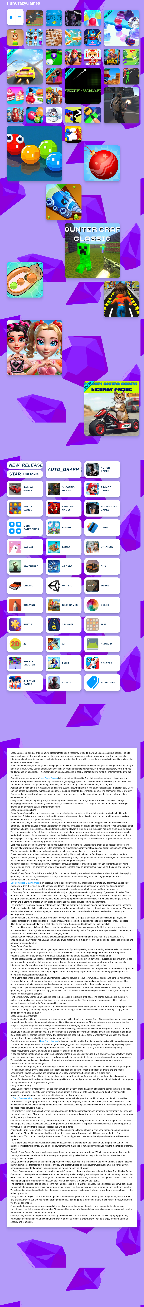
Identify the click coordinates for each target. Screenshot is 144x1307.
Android (106, 644)
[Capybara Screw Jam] (25, 280)
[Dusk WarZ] (73, 134)
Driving (29, 585)
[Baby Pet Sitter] (92, 57)
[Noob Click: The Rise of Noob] (73, 18)
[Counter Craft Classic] (92, 250)
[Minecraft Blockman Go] (92, 37)
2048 (103, 624)
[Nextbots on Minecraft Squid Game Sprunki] (54, 76)
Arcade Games (106, 489)
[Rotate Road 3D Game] (92, 18)
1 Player (68, 624)
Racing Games (28, 489)
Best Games (24, 474)
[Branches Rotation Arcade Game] (112, 76)
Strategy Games (68, 508)
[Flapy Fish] (54, 18)
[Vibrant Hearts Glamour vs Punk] (34, 347)
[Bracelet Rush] (121, 28)
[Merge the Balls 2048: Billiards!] (34, 115)
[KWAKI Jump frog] (131, 57)
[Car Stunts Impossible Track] (25, 67)
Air (64, 644)
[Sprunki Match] (34, 37)
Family (66, 547)
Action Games (105, 469)
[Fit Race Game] (34, 95)
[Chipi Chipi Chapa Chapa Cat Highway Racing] (111, 408)
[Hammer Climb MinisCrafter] (34, 18)
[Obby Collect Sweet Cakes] (15, 95)
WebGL (105, 585)
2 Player (106, 663)
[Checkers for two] (54, 37)
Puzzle (28, 624)
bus (103, 566)
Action (66, 682)
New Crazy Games (49, 778)
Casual (29, 547)
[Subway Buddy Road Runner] (121, 299)
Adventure (31, 566)
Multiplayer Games (109, 508)
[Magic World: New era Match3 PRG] (112, 57)
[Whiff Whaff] (83, 86)
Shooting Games (68, 489)
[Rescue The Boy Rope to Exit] (15, 37)
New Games (26, 465)
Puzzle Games (28, 508)
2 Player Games (29, 682)
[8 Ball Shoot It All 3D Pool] (54, 57)
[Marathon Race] (131, 76)
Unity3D (67, 585)
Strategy (107, 547)
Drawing (29, 605)
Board (66, 527)
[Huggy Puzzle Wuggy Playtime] (73, 115)
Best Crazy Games (49, 1041)
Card (104, 527)
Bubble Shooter (29, 663)
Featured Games (64, 469)
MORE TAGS (108, 682)
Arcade (67, 566)
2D (25, 644)
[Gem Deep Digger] (63, 202)
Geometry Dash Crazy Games (25, 883)
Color (105, 605)
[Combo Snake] (34, 153)
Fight (65, 663)
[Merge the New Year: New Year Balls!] (102, 163)
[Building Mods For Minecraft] (54, 95)
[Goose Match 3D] (73, 37)
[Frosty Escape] (54, 115)
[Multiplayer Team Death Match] (121, 105)
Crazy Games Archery (23, 1098)
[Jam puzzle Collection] (92, 115)
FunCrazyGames (23, 3)
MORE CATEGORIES (31, 527)
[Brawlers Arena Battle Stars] (73, 57)
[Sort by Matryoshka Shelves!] (15, 115)
